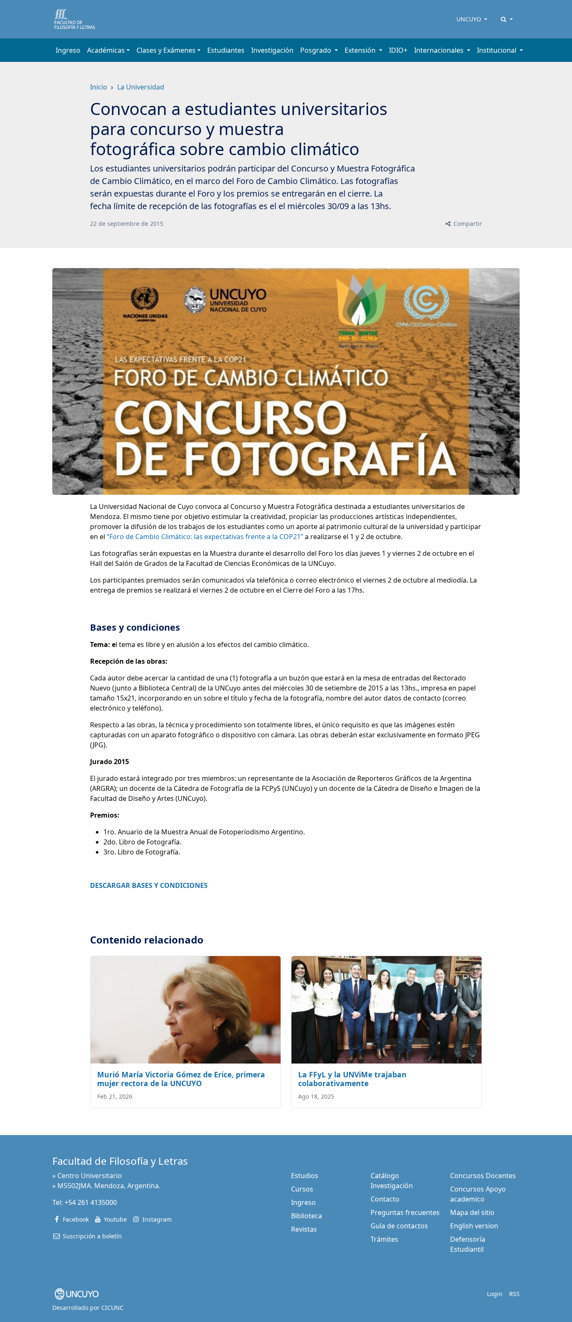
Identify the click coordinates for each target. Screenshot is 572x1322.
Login (494, 1294)
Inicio (98, 87)
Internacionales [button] (439, 50)
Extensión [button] (361, 50)
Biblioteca (306, 1215)
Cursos (302, 1189)
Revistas (304, 1229)
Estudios (304, 1175)
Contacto (385, 1199)
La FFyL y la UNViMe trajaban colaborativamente (352, 1078)
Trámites (384, 1239)
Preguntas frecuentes (405, 1212)
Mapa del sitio (472, 1212)
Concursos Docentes (483, 1175)
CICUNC (112, 1308)
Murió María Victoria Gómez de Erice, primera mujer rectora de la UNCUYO (181, 1078)
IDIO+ (398, 50)
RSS (514, 1294)
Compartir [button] (467, 224)
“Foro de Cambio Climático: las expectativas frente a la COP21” (205, 536)
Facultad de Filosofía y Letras (120, 1161)
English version (474, 1225)
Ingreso (68, 50)
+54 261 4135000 (90, 1202)
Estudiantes (226, 50)
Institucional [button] (497, 50)
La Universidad (140, 87)
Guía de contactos (399, 1225)
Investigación (272, 50)
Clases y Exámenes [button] (166, 50)
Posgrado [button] (316, 50)
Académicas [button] (106, 50)
